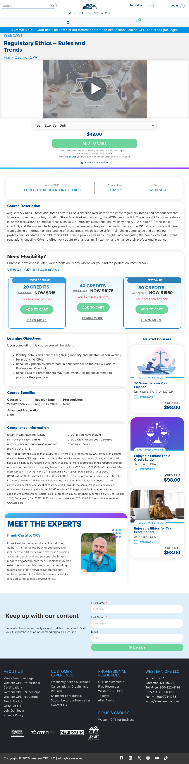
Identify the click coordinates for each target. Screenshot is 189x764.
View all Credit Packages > (33, 270)
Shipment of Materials (66, 696)
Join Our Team (14, 710)
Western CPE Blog (110, 691)
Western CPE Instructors (21, 696)
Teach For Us (13, 701)
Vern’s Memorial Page (19, 678)
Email (95, 632)
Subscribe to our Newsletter (70, 700)
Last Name (98, 617)
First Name (98, 603)
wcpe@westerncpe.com (162, 701)
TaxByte (103, 696)
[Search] (52, 6)
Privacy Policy (13, 715)
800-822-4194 (169, 687)
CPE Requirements (111, 682)
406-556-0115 (166, 692)
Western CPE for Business (116, 719)
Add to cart (94, 143)
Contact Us (59, 705)
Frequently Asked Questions (70, 682)
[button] (68, 22)
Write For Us (12, 706)
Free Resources (109, 686)
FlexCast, (71, 156)
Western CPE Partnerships (22, 692)
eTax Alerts (106, 700)
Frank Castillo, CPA (20, 57)
